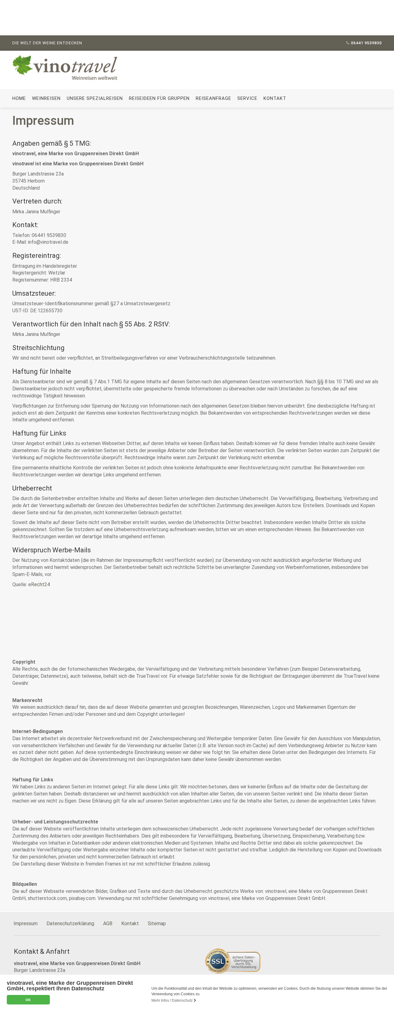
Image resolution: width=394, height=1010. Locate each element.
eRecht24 (39, 584)
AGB (107, 923)
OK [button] (28, 1000)
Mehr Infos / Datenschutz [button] (172, 1000)
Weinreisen (46, 98)
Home (19, 98)
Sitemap (157, 923)
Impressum (26, 923)
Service (247, 98)
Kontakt (274, 98)
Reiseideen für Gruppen (159, 98)
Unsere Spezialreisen (95, 98)
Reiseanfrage (213, 98)
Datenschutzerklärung (70, 923)
